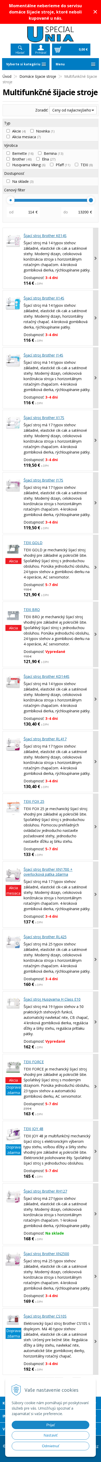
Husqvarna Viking (28, 164)
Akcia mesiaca (26, 136)
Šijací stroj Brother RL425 (45, 936)
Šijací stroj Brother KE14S (45, 235)
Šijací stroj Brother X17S (44, 417)
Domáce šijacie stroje (37, 76)
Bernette (22, 153)
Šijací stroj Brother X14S (44, 298)
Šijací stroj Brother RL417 (45, 738)
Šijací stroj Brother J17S (43, 480)
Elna (48, 159)
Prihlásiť (40, 52)
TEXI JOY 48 (33, 1128)
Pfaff (63, 164)
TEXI (87, 164)
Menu (60, 64)
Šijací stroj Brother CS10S (45, 1316)
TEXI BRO (32, 609)
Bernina (53, 153)
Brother (22, 159)
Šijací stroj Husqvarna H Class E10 (52, 999)
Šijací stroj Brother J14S (43, 355)
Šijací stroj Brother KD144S (46, 676)
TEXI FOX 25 (34, 801)
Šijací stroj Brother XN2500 (46, 1253)
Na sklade (22, 181)
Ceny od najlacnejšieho (71, 110)
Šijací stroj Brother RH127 (45, 1191)
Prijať (50, 1425)
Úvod (7, 76)
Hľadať (20, 52)
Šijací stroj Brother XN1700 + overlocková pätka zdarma (48, 872)
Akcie (19, 131)
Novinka (45, 131)
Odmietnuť (50, 1446)
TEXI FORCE (34, 1061)
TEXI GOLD (33, 542)
